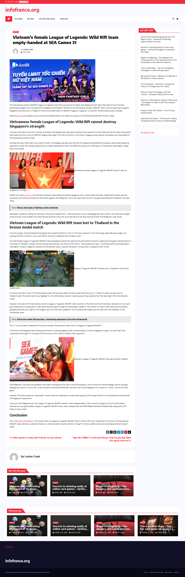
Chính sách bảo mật (156, 572)
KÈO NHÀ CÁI (145, 133)
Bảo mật (30, 19)
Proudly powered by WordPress (16, 572)
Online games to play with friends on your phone (36, 438)
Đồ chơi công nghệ (47, 19)
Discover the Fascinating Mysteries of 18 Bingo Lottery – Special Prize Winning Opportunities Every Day (158, 39)
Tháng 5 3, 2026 (148, 532)
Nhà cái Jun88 (20, 116)
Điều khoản (168, 572)
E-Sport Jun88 (30, 195)
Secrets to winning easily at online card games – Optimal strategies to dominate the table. (69, 490)
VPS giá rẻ (9, 547)
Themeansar (45, 572)
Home (146, 572)
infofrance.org (22, 10)
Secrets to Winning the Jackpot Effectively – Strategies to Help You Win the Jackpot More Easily (159, 102)
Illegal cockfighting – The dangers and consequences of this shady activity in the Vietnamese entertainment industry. (159, 60)
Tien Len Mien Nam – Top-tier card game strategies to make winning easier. (157, 529)
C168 (152, 133)
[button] (173, 19)
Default (15, 32)
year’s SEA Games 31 (26, 421)
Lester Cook (28, 49)
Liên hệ (176, 572)
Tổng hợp (64, 19)
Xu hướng (19, 19)
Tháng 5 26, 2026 (17, 532)
